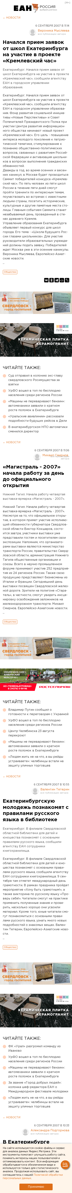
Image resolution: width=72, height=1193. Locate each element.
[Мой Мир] (62, 280)
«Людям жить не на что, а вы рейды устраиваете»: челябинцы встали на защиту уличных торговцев (36, 761)
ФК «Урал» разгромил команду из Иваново (34, 1048)
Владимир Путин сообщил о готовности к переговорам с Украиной (38, 712)
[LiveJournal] (67, 280)
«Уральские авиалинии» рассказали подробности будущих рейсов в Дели (37, 418)
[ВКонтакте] (46, 280)
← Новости (11, 18)
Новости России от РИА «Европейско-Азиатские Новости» (26, 8)
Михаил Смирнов (55, 455)
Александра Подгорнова (50, 1130)
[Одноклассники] (51, 280)
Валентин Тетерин (54, 789)
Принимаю (36, 1186)
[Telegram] (56, 280)
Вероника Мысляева (53, 30)
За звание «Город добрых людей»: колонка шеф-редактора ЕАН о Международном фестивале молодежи (38, 1087)
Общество (10, 272)
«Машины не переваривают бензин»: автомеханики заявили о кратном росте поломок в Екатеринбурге (36, 406)
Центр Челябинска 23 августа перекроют (31, 733)
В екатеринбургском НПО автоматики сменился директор (37, 429)
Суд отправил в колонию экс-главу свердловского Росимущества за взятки (35, 380)
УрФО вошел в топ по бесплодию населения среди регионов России (35, 393)
